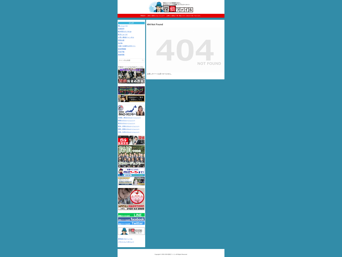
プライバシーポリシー (126, 242)
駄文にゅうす (123, 34)
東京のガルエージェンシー (126, 123)
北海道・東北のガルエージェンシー (129, 117)
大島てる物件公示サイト (127, 46)
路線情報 (121, 55)
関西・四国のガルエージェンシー (128, 129)
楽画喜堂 (121, 29)
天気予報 (121, 52)
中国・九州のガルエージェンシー (128, 132)
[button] (142, 60)
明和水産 (121, 40)
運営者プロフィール (125, 239)
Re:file (120, 43)
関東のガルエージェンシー (126, 120)
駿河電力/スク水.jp (124, 31)
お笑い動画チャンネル (126, 37)
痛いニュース (123, 26)
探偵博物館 (122, 49)
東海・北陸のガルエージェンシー (128, 126)
